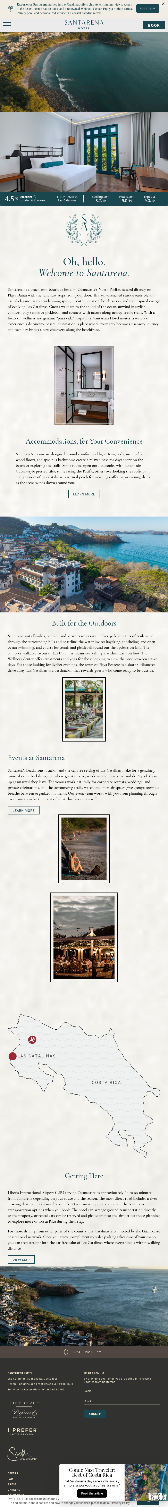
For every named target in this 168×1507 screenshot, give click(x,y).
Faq (10, 1478)
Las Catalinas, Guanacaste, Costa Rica (33, 1378)
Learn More (84, 494)
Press (12, 1484)
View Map (21, 1260)
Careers (14, 1489)
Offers (13, 1473)
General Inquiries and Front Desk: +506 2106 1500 (40, 1384)
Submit (95, 1414)
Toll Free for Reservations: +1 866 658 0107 (36, 1389)
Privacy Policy (121, 1503)
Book (154, 25)
